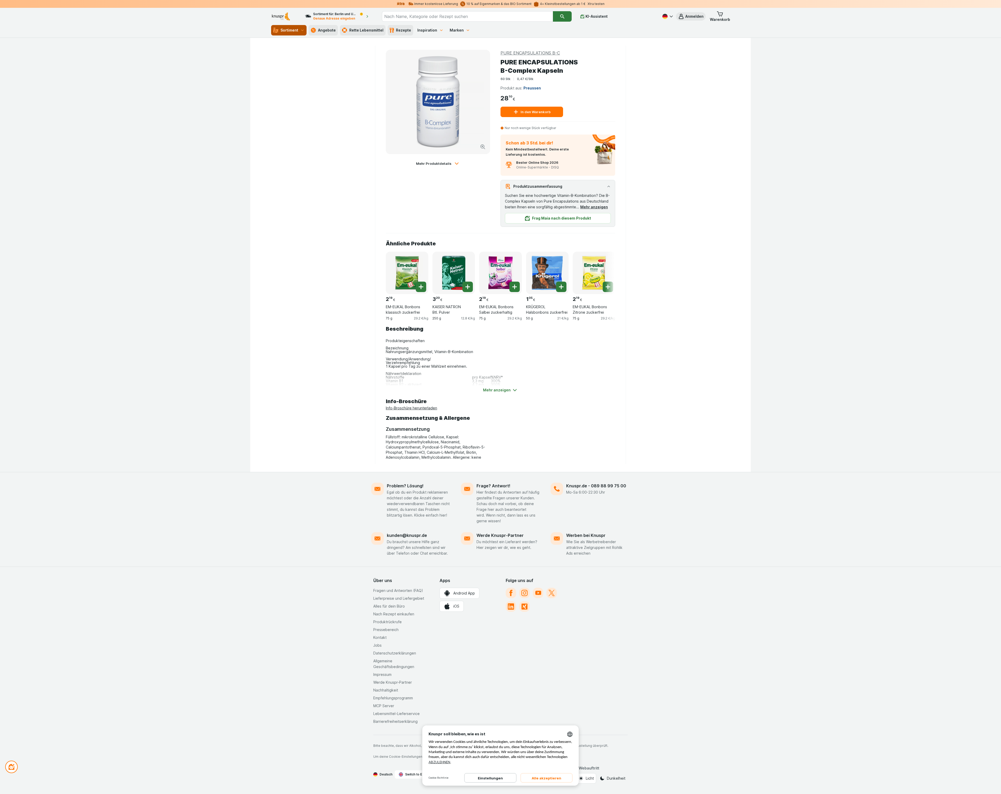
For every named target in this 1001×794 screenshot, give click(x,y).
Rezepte (403, 30)
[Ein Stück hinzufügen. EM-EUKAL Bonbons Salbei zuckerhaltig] (514, 287)
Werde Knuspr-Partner (500, 535)
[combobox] (467, 16)
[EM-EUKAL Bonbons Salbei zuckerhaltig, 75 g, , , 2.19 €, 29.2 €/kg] (500, 273)
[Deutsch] (667, 16)
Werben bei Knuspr (586, 535)
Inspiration (427, 30)
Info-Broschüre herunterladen (411, 408)
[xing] (524, 606)
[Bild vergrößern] (483, 147)
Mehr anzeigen (594, 207)
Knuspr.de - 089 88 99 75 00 (596, 485)
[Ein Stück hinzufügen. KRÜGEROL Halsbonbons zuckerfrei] (561, 287)
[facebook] (511, 593)
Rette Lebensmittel (366, 30)
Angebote (327, 30)
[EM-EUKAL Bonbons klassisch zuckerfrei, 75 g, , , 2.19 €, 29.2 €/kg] (407, 273)
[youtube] (538, 593)
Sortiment (289, 30)
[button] (691, 16)
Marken (457, 30)
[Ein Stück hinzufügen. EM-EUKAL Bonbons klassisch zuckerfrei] (421, 287)
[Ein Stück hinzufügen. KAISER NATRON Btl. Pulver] (467, 287)
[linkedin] (511, 606)
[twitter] (551, 593)
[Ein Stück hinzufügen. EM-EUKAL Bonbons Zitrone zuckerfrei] (608, 287)
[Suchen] (562, 16)
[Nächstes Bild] (605, 271)
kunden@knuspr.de (407, 535)
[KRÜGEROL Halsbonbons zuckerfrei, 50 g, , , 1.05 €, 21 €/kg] (547, 273)
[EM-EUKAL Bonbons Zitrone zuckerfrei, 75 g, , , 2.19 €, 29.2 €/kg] (594, 273)
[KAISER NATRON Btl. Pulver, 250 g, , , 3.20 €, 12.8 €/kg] (453, 273)
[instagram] (524, 593)
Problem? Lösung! (405, 485)
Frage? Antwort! (493, 485)
